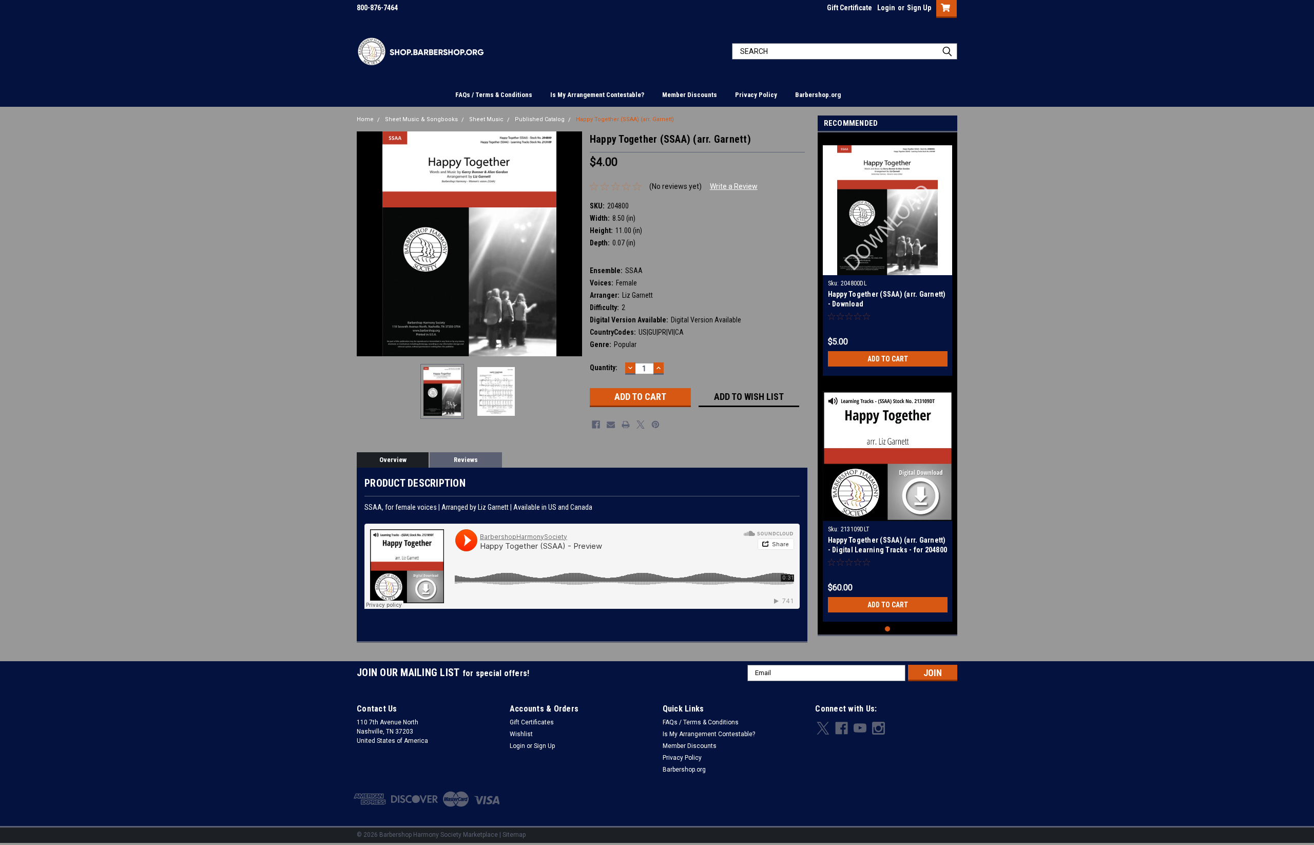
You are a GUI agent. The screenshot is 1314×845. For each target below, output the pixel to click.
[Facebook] (596, 424)
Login (886, 8)
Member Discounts (689, 95)
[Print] (626, 424)
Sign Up (919, 8)
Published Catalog (540, 119)
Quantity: (603, 367)
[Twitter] (640, 424)
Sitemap (514, 834)
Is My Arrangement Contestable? (597, 95)
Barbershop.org (818, 95)
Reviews (466, 460)
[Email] (611, 424)
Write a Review (734, 186)
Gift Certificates (532, 722)
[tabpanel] (888, 257)
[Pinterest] (655, 424)
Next (572, 243)
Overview (393, 460)
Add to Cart (887, 359)
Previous (367, 243)
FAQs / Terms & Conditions (493, 95)
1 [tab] (888, 629)
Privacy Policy (756, 95)
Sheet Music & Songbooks (421, 119)
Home (365, 119)
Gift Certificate (849, 8)
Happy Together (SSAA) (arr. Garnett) (625, 119)
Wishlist (521, 734)
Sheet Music (486, 119)
